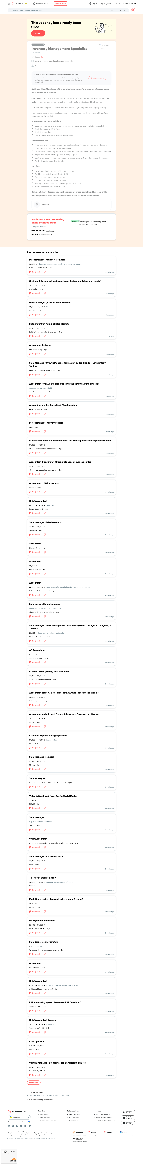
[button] (128, 1112)
